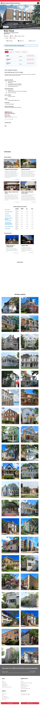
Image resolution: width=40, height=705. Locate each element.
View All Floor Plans (30, 55)
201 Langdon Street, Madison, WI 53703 (11, 32)
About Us (3, 681)
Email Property (10, 703)
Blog (3, 695)
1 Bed (17, 51)
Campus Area (23, 684)
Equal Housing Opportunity (6, 686)
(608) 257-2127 (6, 33)
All (6, 51)
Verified (6, 38)
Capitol (22, 681)
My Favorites (4, 693)
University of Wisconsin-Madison (26, 682)
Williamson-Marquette (25, 685)
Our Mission (4, 682)
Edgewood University (25, 169)
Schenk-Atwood (23, 686)
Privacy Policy (4, 685)
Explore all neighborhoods (25, 688)
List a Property (4, 696)
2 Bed (24, 51)
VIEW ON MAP (14, 116)
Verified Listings (5, 684)
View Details (10, 305)
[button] (3, 17)
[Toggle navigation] (38, 3)
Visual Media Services (5, 697)
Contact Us (4, 699)
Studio (11, 51)
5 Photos (5, 26)
